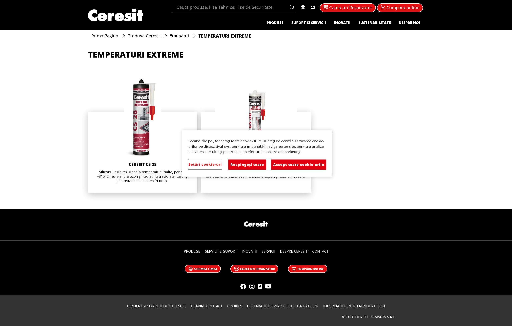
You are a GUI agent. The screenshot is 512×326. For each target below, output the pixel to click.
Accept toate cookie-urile (298, 164)
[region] (257, 153)
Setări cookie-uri (205, 164)
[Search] (293, 7)
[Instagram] (252, 286)
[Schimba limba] (303, 7)
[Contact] (312, 7)
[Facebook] (243, 286)
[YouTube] (268, 286)
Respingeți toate (247, 164)
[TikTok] (260, 286)
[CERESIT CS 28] (142, 135)
